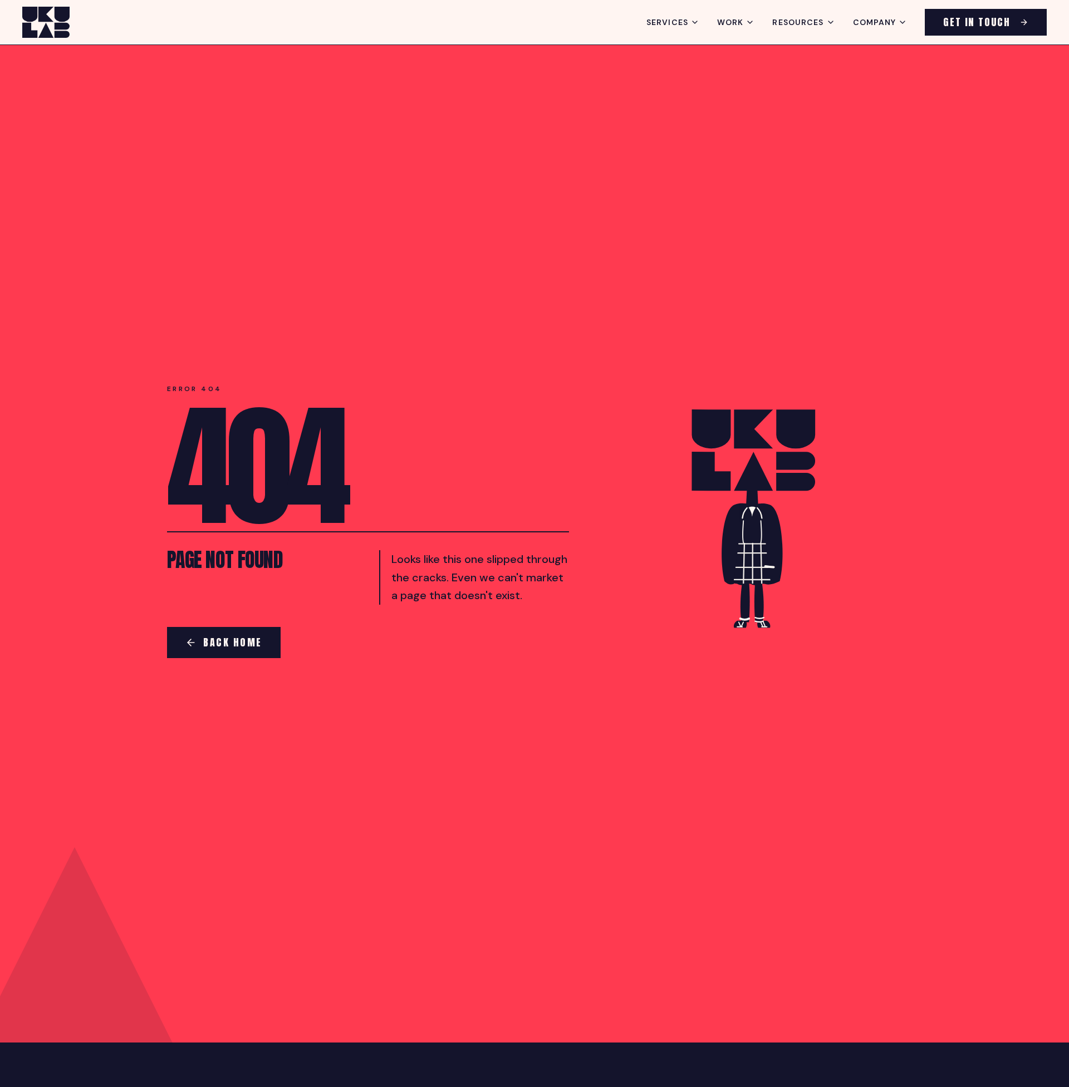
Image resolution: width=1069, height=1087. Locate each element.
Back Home (232, 642)
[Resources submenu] (830, 22)
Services (667, 22)
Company (874, 22)
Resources (797, 22)
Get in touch (977, 21)
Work (730, 22)
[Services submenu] (695, 22)
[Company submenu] (902, 22)
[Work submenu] (750, 22)
